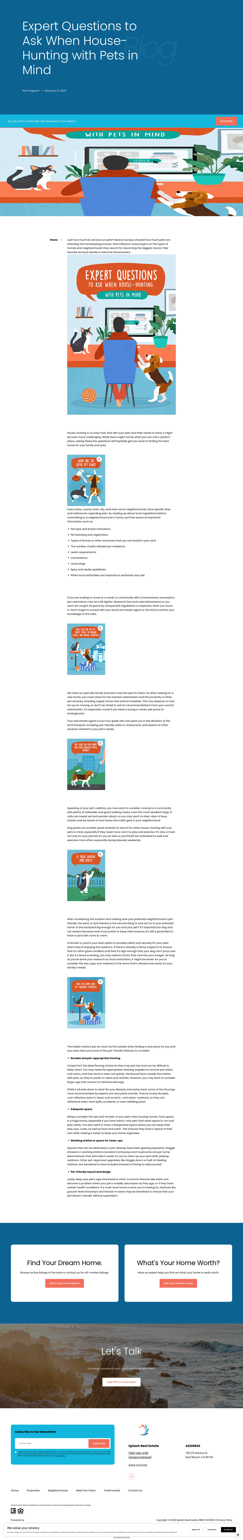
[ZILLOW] (131, 1476)
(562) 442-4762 (138, 1453)
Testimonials (112, 1490)
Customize (212, 1530)
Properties (33, 1490)
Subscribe (99, 1443)
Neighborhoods (58, 1490)
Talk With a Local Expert (121, 1382)
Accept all (228, 1530)
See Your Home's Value (178, 1283)
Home (15, 1490)
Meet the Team (86, 1490)
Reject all (196, 1530)
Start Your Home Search (65, 1283)
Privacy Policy (60, 1456)
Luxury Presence (34, 1520)
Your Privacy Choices (121, 1537)
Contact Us (135, 1490)
